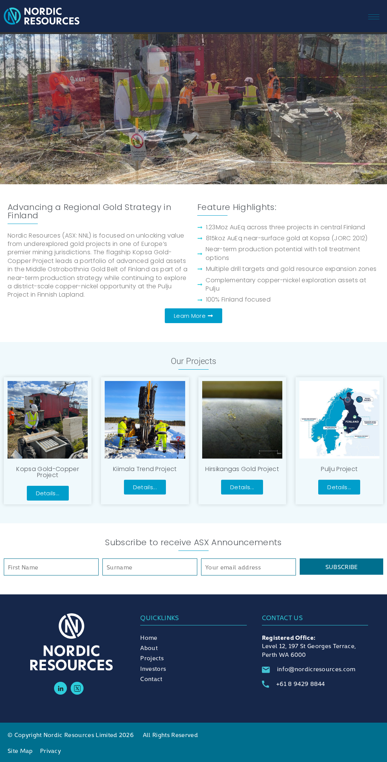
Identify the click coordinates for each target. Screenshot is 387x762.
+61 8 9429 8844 (300, 683)
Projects (152, 657)
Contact (151, 678)
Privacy (50, 750)
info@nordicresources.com (316, 668)
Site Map (20, 750)
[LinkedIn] (60, 688)
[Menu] (381, 16)
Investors (153, 668)
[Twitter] (77, 688)
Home (148, 637)
